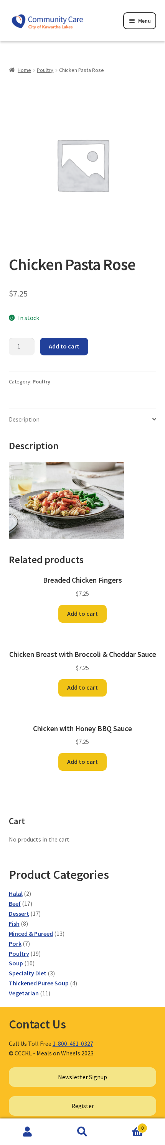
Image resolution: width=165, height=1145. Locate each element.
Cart (127, 1125)
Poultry (45, 70)
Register (82, 1106)
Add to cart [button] (82, 613)
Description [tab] (24, 419)
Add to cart (64, 346)
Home (24, 70)
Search (82, 1132)
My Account (27, 1132)
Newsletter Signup (82, 1077)
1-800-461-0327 (73, 1043)
